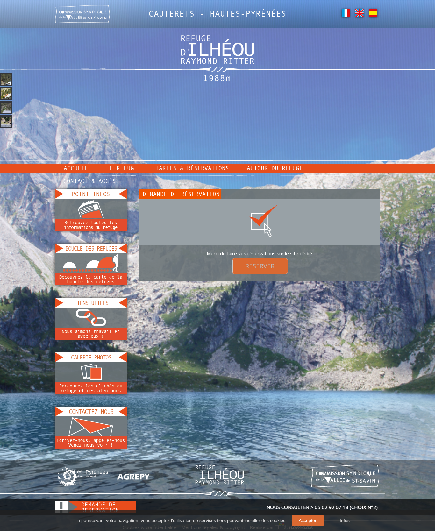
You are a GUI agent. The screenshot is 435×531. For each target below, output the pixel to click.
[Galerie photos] (91, 377)
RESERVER (260, 266)
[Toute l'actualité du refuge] (91, 214)
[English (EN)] (359, 13)
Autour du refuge (275, 168)
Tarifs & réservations (192, 168)
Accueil (76, 168)
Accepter (308, 520)
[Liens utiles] (91, 323)
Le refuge (122, 168)
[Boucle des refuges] (91, 269)
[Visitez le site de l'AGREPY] (133, 476)
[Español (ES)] (373, 13)
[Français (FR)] (346, 13)
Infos (345, 520)
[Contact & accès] (91, 432)
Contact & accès (89, 180)
